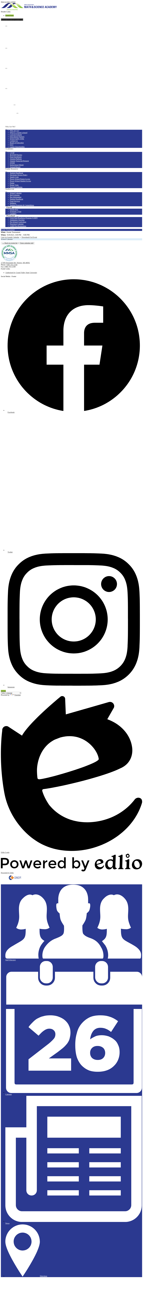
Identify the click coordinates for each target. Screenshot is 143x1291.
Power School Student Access (20, 78)
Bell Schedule (15, 92)
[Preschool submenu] (17, 113)
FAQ (11, 42)
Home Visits (14, 82)
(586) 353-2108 (11, 265)
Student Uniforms (16, 84)
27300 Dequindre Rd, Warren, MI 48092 (15, 263)
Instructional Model (17, 62)
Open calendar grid (26, 243)
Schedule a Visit (15, 108)
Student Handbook (16, 70)
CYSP (12, 50)
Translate (17, 695)
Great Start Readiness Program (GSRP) (24, 115)
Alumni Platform (16, 56)
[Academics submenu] (6, 48)
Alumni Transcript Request (19, 58)
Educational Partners (17, 33)
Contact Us (14, 38)
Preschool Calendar (17, 121)
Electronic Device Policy (18, 72)
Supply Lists (14, 74)
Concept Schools (16, 31)
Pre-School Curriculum (18, 119)
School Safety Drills (17, 35)
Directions (43, 1276)
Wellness (13, 100)
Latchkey (13, 110)
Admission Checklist (17, 117)
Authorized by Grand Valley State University (21, 273)
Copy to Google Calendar (10, 237)
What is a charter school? (18, 29)
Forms (12, 80)
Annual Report (15, 64)
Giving (3, 691)
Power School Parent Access (20, 76)
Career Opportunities (17, 44)
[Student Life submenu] (6, 88)
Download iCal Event (29, 237)
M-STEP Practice (16, 52)
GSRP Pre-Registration (18, 123)
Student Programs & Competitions (22, 102)
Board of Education (17, 40)
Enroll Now (9, 15)
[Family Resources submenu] (6, 68)
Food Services (15, 98)
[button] (6, 129)
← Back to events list (9, 243)
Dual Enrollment (16, 54)
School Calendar (16, 90)
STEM (12, 60)
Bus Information (15, 94)
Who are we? (14, 27)
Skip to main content (8, 2)
